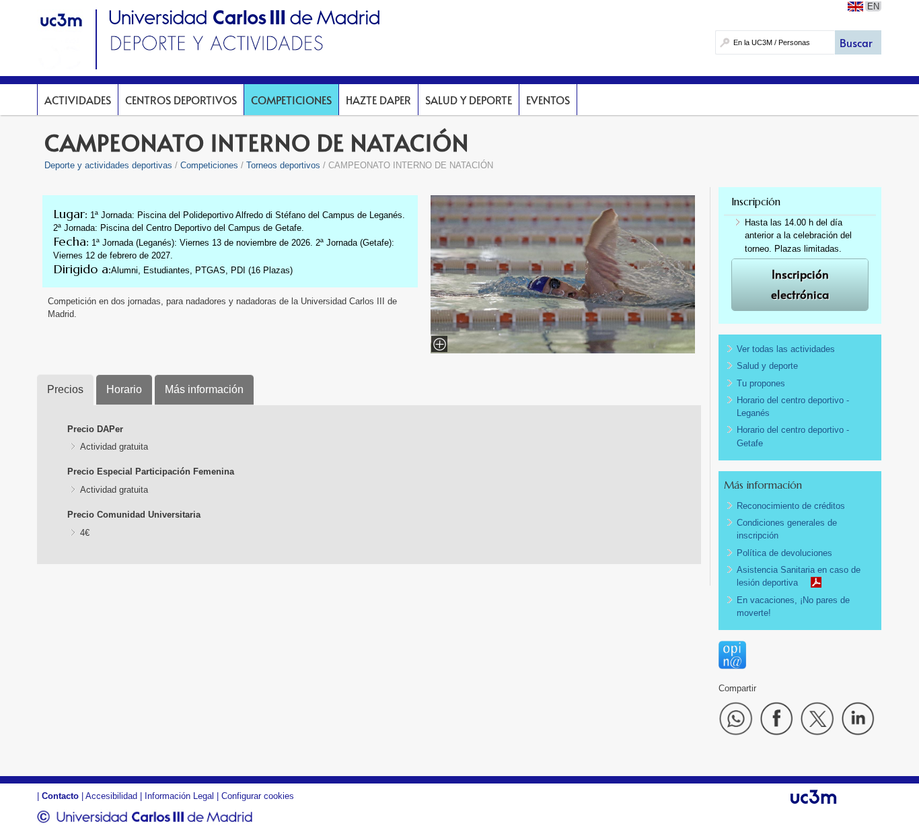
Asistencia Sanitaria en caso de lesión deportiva (798, 576)
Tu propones (761, 383)
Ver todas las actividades (786, 349)
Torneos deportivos (283, 165)
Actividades (77, 99)
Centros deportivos (181, 99)
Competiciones (291, 99)
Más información (204, 389)
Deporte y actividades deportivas (108, 165)
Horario (124, 389)
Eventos (548, 99)
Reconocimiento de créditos (791, 506)
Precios (65, 389)
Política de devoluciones (784, 553)
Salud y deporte (468, 99)
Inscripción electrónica (800, 284)
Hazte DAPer (378, 99)
